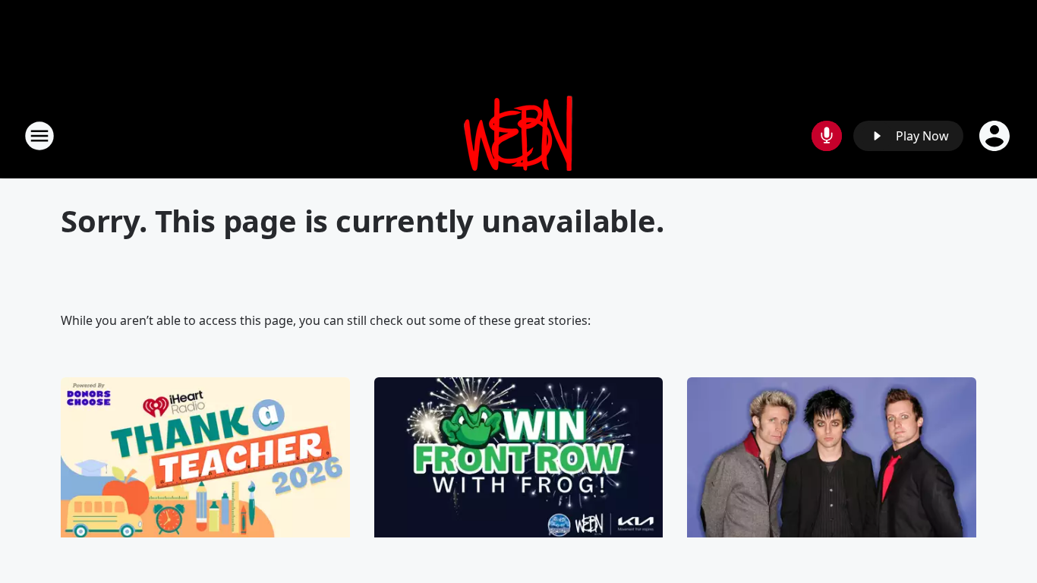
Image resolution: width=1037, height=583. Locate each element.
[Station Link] (518, 135)
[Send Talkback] (827, 136)
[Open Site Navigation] (39, 136)
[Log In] (996, 136)
